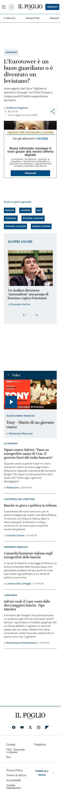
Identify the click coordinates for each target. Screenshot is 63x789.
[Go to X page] (30, 725)
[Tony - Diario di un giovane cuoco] (30, 393)
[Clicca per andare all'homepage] (30, 714)
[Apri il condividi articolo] (53, 111)
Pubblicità (40, 742)
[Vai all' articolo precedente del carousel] (24, 313)
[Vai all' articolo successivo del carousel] (36, 313)
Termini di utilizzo (16, 773)
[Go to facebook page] (13, 725)
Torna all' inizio (42, 771)
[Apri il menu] (3, 7)
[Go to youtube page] (22, 725)
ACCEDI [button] (42, 138)
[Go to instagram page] (38, 725)
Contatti (10, 742)
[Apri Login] (11, 7)
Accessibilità (13, 778)
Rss (8, 755)
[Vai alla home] (30, 7)
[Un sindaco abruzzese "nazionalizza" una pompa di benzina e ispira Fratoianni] (30, 267)
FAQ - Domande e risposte (15, 749)
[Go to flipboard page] (46, 725)
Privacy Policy (14, 768)
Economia (11, 52)
